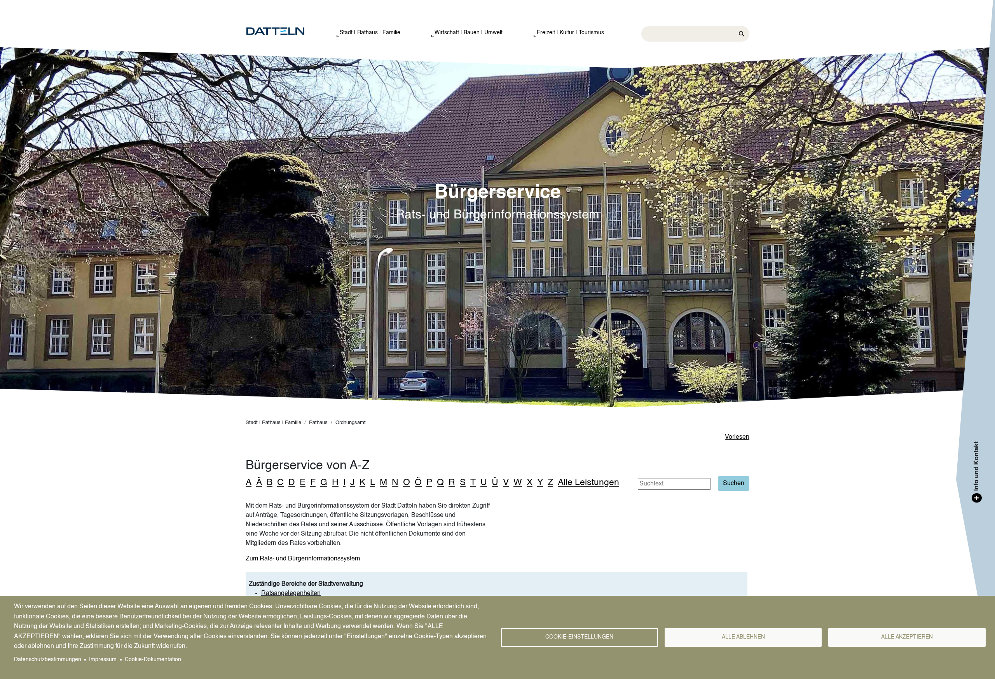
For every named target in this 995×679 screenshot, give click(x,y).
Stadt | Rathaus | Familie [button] (370, 32)
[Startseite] (283, 31)
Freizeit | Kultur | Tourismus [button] (570, 32)
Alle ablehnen (743, 637)
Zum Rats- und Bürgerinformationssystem (303, 559)
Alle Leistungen (588, 482)
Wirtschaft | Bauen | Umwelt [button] (469, 32)
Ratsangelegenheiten (291, 593)
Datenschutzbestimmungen (47, 659)
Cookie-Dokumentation (153, 659)
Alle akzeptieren (907, 637)
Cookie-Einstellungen (579, 637)
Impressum (103, 659)
